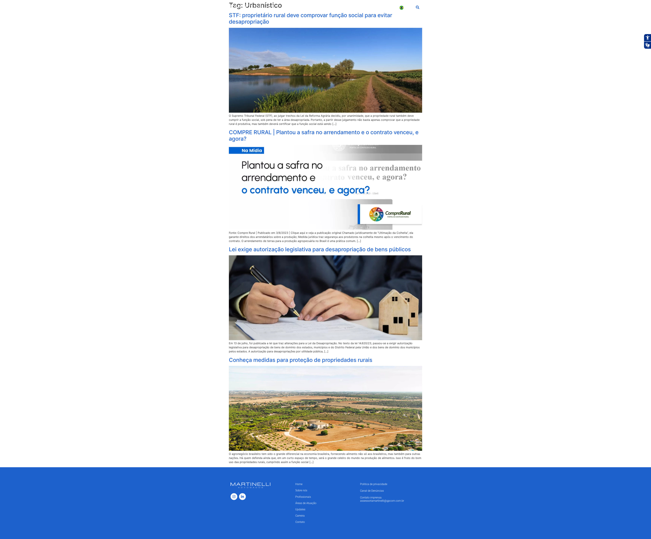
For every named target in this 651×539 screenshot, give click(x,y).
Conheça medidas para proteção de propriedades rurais (300, 360)
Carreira (374, 7)
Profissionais (315, 7)
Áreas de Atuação (338, 7)
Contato (389, 7)
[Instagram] (234, 496)
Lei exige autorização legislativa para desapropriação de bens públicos (320, 249)
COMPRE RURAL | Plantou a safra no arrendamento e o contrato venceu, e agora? (324, 135)
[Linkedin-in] (242, 496)
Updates (359, 7)
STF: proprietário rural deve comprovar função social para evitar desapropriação (310, 18)
